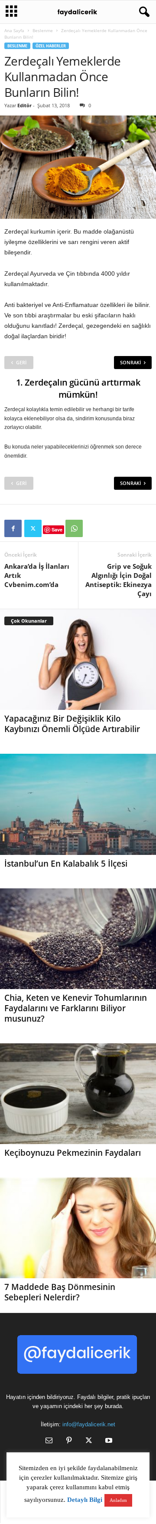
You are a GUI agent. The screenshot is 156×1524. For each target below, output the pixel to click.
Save (57, 529)
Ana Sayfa (14, 30)
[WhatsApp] (74, 528)
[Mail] (49, 1441)
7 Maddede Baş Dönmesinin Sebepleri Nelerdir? (59, 1292)
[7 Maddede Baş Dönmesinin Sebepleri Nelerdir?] (78, 1228)
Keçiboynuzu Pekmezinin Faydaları (72, 1152)
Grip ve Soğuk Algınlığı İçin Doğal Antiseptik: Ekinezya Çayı (118, 580)
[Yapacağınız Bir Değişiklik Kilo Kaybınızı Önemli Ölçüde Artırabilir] (78, 659)
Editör (24, 105)
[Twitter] (33, 528)
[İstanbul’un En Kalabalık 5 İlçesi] (78, 804)
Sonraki (130, 362)
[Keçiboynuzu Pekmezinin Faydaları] (78, 1093)
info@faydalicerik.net (88, 1424)
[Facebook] (13, 528)
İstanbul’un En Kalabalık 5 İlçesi (65, 863)
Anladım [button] (118, 1500)
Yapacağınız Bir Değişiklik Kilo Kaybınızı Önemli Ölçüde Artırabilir (72, 724)
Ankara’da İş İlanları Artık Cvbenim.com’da (36, 575)
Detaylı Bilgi (84, 1499)
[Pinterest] (69, 1441)
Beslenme (42, 30)
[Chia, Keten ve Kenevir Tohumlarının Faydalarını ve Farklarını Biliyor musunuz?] (78, 938)
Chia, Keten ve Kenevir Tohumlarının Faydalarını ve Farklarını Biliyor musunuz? (75, 1008)
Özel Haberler (51, 46)
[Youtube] (108, 1441)
